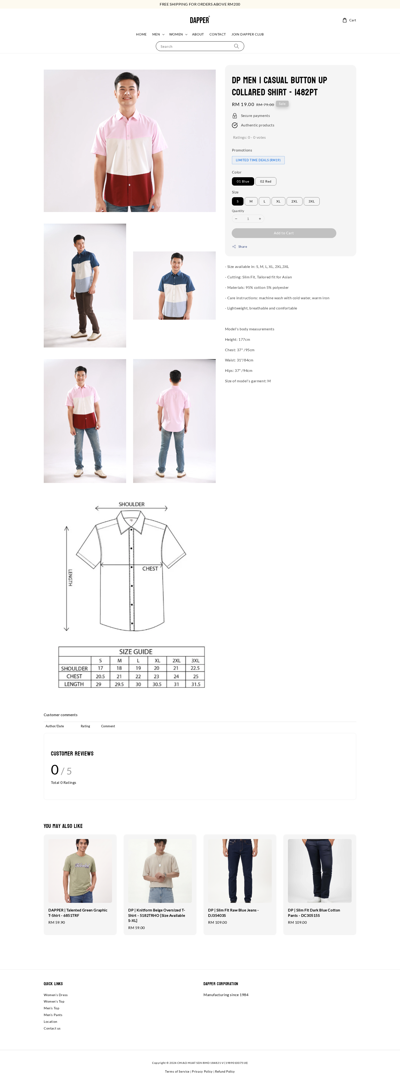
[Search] (236, 46)
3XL (312, 201)
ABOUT (198, 34)
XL (278, 201)
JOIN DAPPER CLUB (247, 34)
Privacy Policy (202, 1071)
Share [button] (242, 247)
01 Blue (243, 181)
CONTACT (217, 34)
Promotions (242, 150)
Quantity (238, 211)
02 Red (266, 181)
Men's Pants (53, 1015)
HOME (141, 34)
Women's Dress (56, 995)
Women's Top (54, 1001)
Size (235, 192)
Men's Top (51, 1008)
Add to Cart (284, 233)
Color (237, 172)
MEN (156, 34)
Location (50, 1021)
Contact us (52, 1028)
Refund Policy (225, 1071)
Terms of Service (177, 1071)
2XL (294, 201)
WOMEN (176, 34)
